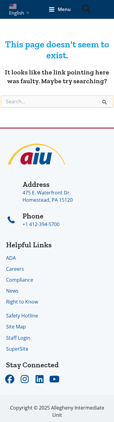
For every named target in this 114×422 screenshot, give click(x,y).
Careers (15, 268)
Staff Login (18, 337)
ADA (11, 257)
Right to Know (22, 301)
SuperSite (17, 348)
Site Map (16, 326)
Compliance (19, 279)
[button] (87, 10)
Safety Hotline (22, 315)
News (12, 290)
